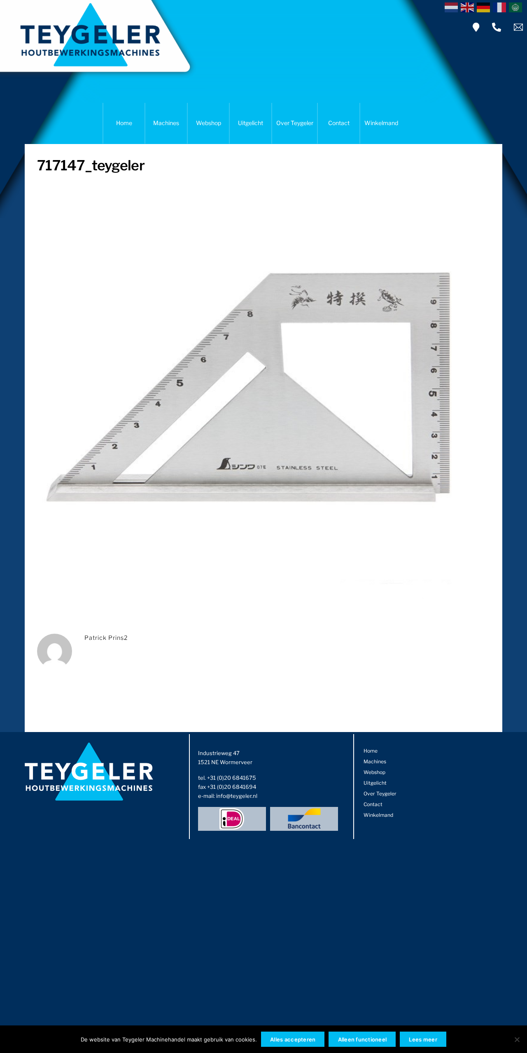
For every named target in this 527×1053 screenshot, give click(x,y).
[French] (501, 6)
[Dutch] (453, 6)
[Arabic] (517, 6)
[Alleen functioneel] (517, 1039)
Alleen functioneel (362, 1039)
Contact (339, 122)
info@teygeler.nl (236, 796)
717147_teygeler (91, 165)
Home (124, 122)
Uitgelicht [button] (250, 122)
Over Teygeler (294, 122)
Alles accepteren (292, 1039)
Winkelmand (381, 122)
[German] (485, 6)
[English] (469, 6)
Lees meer (423, 1039)
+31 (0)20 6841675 (231, 777)
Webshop (208, 122)
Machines (166, 122)
